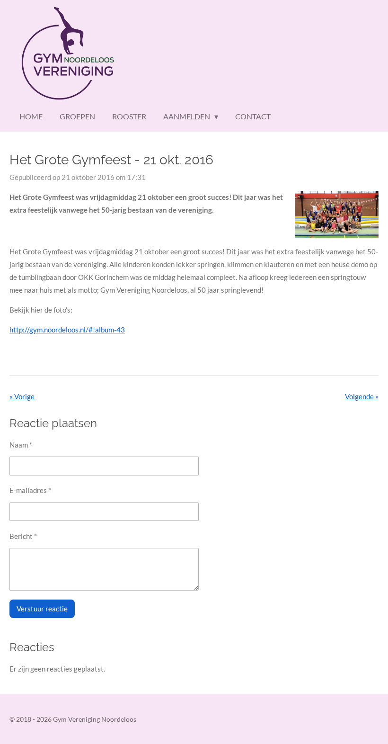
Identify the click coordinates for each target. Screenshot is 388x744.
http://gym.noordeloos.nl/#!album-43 (67, 329)
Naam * (20, 444)
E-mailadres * (30, 490)
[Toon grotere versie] (337, 214)
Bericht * (23, 536)
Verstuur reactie (42, 608)
